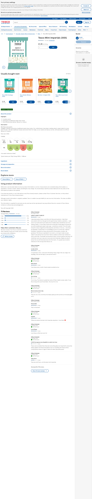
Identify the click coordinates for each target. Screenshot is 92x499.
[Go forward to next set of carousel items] (70, 91)
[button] (55, 19)
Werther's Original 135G (44, 95)
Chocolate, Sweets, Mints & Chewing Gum (25, 33)
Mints (39, 33)
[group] (9, 91)
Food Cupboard (9, 33)
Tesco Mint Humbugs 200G (7, 95)
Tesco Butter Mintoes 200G (25, 95)
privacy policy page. (28, 6)
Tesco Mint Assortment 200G (62, 95)
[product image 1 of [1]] (18, 53)
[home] (2, 34)
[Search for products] (66, 22)
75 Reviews (51, 40)
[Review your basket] (77, 38)
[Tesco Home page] (5, 22)
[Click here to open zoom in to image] (3, 67)
